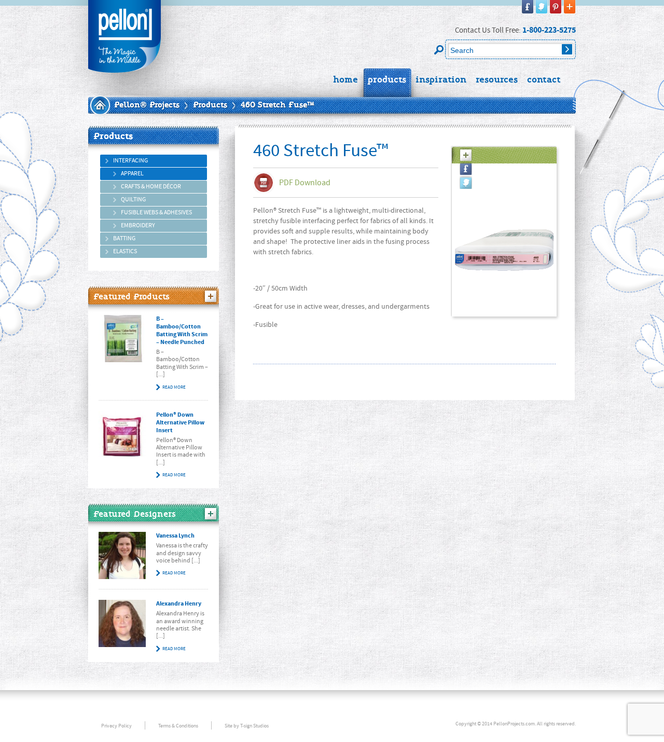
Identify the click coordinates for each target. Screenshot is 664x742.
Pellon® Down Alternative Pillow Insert (180, 422)
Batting (124, 238)
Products (210, 105)
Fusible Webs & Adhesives (156, 212)
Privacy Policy (116, 725)
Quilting (133, 199)
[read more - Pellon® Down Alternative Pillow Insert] (122, 434)
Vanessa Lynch (175, 535)
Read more (174, 387)
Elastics (125, 251)
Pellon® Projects (146, 105)
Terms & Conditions (178, 725)
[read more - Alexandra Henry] (122, 623)
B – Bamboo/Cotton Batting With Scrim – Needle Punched (182, 330)
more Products (210, 296)
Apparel (132, 173)
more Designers (210, 513)
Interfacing (130, 160)
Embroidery (138, 225)
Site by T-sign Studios (247, 725)
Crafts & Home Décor (151, 186)
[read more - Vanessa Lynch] (122, 555)
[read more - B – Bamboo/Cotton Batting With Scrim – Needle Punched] (122, 338)
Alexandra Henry (178, 603)
